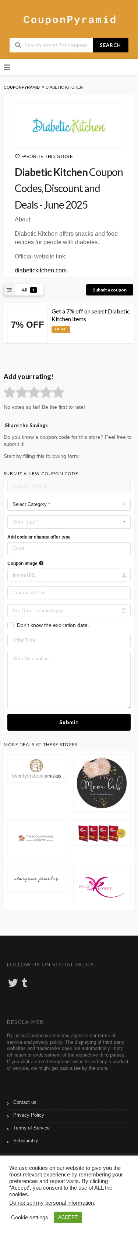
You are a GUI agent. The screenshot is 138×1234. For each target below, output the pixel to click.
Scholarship (25, 1140)
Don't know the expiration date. (53, 625)
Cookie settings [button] (29, 1217)
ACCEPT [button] (68, 1217)
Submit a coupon (110, 290)
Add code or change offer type (39, 537)
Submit (69, 722)
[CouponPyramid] (69, 19)
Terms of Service (31, 1128)
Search (110, 45)
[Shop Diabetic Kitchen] (69, 125)
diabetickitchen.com (41, 270)
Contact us (24, 1102)
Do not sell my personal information (51, 1203)
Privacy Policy (28, 1115)
